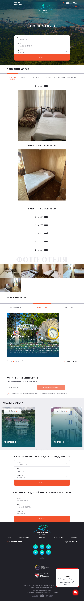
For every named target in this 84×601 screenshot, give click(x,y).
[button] (11, 361)
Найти (43, 57)
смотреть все (71, 361)
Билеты (74, 537)
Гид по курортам (18, 4)
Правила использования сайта (42, 590)
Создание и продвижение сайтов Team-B (42, 587)
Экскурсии (58, 537)
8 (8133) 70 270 (71, 542)
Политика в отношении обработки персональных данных (42, 592)
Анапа (42, 558)
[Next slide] (22, 361)
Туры (9, 537)
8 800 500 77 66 (70, 3)
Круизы (42, 537)
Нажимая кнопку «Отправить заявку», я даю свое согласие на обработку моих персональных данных (39, 393)
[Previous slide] (8, 361)
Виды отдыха (25, 537)
